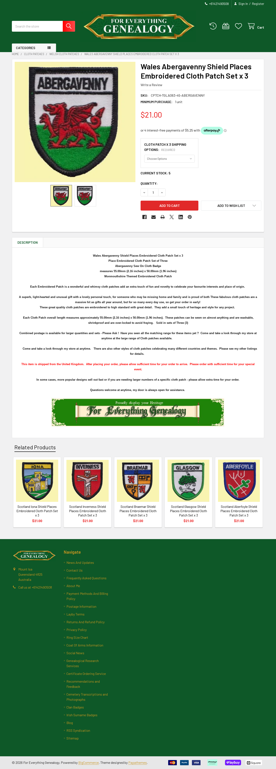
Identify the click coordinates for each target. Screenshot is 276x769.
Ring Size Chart (77, 637)
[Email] (153, 217)
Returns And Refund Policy (85, 622)
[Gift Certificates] (227, 26)
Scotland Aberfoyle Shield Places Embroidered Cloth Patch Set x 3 (238, 510)
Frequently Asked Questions (86, 578)
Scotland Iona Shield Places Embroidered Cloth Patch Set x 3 (37, 510)
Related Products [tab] (35, 447)
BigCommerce (88, 762)
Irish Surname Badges (81, 715)
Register (258, 4)
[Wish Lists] (239, 26)
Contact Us (74, 570)
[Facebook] (144, 217)
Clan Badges (75, 707)
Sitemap (72, 738)
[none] (75, 122)
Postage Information (81, 606)
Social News (75, 653)
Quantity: (149, 183)
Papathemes (137, 762)
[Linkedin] (181, 217)
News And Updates (80, 562)
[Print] (162, 217)
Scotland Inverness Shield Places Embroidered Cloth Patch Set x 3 (87, 510)
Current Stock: (156, 173)
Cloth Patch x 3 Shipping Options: (165, 147)
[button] (231, 206)
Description (27, 242)
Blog (69, 723)
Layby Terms (75, 614)
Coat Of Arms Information (84, 645)
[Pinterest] (190, 217)
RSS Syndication (78, 730)
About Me (73, 586)
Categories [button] (25, 48)
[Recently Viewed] (214, 26)
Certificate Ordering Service (86, 673)
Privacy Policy (76, 630)
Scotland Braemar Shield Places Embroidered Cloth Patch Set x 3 (138, 510)
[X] (172, 217)
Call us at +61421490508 (35, 587)
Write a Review (151, 85)
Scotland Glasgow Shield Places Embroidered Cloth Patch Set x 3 (188, 510)
